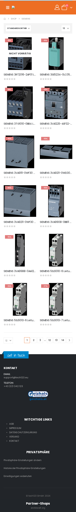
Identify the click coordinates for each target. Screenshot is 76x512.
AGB (11, 423)
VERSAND (14, 436)
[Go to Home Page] (5, 19)
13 (56, 340)
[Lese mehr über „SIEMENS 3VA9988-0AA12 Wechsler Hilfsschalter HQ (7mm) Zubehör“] (30, 240)
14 (62, 340)
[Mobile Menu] (8, 7)
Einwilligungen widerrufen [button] (18, 476)
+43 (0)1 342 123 (13, 386)
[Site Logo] (19, 7)
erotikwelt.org (38, 507)
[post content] (20, 53)
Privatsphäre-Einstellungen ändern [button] (23, 460)
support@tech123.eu (16, 377)
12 (49, 340)
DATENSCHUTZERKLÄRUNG (23, 432)
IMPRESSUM (15, 428)
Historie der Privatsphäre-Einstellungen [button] (25, 468)
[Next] (69, 340)
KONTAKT (14, 440)
